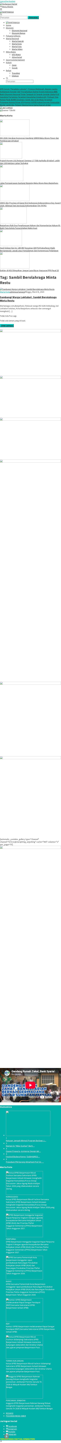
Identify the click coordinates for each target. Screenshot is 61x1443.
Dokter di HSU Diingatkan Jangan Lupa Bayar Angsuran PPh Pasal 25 (29, 270)
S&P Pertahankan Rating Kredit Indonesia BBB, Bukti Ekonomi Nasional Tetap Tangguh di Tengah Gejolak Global (29, 93)
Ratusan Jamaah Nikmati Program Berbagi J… (26, 1140)
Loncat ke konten (7, 1)
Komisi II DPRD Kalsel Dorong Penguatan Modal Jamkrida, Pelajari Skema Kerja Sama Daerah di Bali (30, 103)
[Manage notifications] (6, 1436)
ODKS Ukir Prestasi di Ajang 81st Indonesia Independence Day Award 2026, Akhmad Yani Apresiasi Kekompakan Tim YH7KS (30, 204)
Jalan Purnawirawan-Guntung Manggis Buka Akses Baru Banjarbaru (29, 183)
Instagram (12, 1429)
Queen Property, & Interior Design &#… (23, 1151)
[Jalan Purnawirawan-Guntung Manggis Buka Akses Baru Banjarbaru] (11, 180)
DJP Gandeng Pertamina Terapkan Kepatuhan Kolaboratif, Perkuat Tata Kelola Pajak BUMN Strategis (29, 97)
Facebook (12, 1426)
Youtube (11, 1431)
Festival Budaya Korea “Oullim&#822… (23, 1156)
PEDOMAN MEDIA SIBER (16, 1416)
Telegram (12, 1434)
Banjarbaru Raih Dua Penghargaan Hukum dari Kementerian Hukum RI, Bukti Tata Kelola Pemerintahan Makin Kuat (30, 226)
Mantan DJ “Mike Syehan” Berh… (20, 1146)
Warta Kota (5, 292)
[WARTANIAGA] (7, 12)
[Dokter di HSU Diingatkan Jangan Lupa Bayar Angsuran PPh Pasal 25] (15, 267)
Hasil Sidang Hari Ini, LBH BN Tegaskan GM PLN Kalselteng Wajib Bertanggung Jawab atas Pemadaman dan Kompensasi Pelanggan (29, 249)
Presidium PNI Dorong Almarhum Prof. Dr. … (25, 1162)
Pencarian (33, 17)
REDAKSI (9, 1413)
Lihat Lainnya (7, 326)
